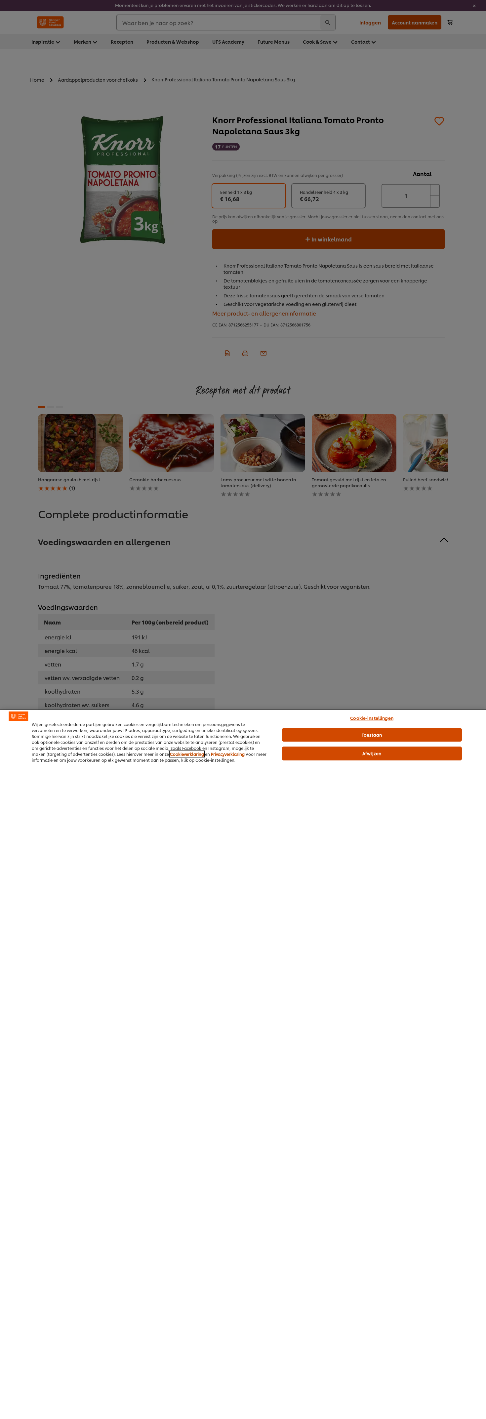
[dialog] (243, 1064)
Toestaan (372, 735)
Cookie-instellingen (371, 718)
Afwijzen (371, 753)
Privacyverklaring (228, 754)
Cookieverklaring (187, 754)
